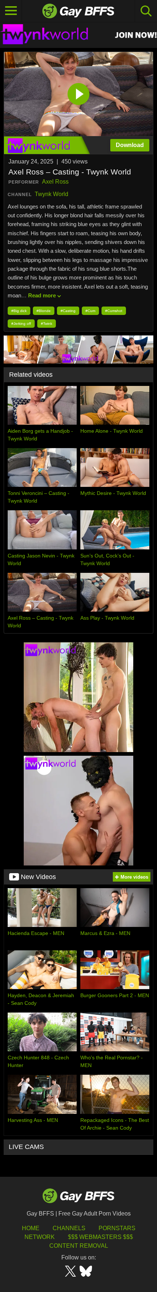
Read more (42, 295)
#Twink (46, 324)
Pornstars (117, 1228)
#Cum (90, 311)
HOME (30, 1228)
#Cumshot (113, 311)
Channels (69, 1228)
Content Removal (78, 1246)
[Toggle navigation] (11, 11)
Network (39, 1237)
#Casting (68, 311)
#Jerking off (21, 324)
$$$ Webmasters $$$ (100, 1237)
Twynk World (51, 194)
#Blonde (44, 311)
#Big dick (19, 311)
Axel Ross (55, 182)
